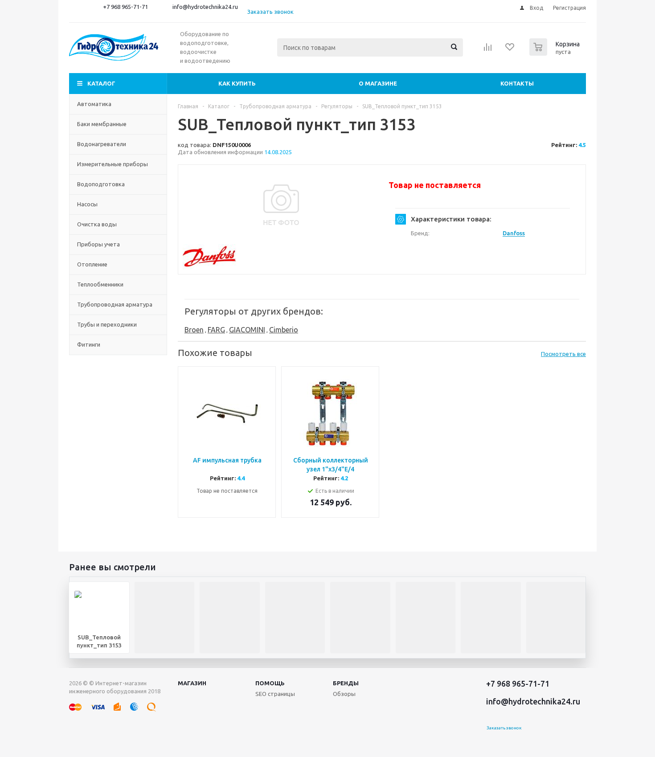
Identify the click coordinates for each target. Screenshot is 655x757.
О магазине (378, 83)
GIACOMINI (247, 330)
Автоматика (94, 104)
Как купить (237, 83)
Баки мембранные (102, 124)
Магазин (192, 683)
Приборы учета (98, 244)
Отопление (92, 264)
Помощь (270, 683)
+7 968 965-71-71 (125, 7)
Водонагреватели (101, 144)
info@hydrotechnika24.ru (205, 7)
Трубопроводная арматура (114, 304)
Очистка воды (97, 224)
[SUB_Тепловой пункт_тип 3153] (281, 205)
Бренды (346, 683)
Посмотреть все (563, 354)
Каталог (101, 83)
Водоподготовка (101, 184)
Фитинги (88, 344)
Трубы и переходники (107, 324)
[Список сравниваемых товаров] (488, 49)
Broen (194, 330)
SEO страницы (275, 694)
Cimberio (283, 330)
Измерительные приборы (112, 164)
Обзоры (344, 694)
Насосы (87, 204)
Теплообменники (100, 284)
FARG (216, 330)
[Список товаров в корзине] (555, 53)
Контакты (517, 83)
